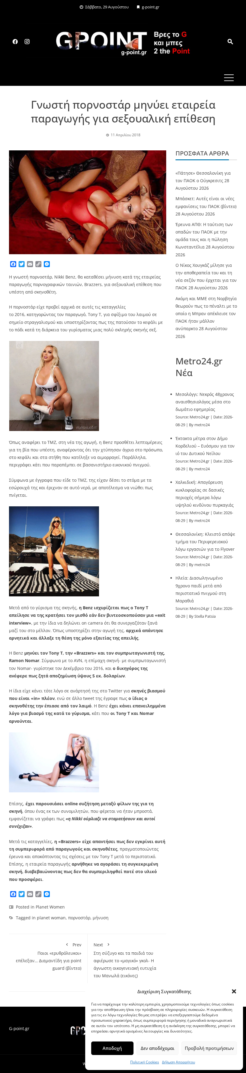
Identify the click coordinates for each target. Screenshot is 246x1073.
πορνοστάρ (79, 918)
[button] (234, 991)
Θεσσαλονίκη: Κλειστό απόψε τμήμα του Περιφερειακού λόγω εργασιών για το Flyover (205, 541)
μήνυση (101, 918)
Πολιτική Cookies (144, 1062)
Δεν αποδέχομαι (157, 1048)
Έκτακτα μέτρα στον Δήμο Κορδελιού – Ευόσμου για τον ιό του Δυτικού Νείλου (205, 446)
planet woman (51, 918)
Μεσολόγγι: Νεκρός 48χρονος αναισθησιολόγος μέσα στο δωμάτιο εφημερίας (205, 401)
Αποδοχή (112, 1048)
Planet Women (50, 907)
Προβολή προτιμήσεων (209, 1048)
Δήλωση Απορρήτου (178, 1062)
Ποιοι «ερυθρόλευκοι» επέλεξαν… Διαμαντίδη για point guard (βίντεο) (48, 956)
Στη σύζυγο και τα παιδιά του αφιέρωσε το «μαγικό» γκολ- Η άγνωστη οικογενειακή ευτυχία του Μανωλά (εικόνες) (125, 960)
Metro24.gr (199, 417)
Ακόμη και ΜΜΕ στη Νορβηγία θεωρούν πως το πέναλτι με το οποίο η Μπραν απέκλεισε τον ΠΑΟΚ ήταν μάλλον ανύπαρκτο (206, 314)
